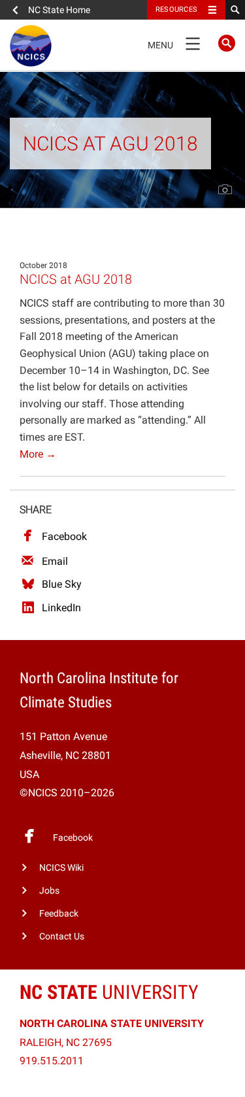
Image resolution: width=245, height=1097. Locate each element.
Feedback (58, 913)
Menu (174, 42)
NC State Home (59, 10)
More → (38, 454)
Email (55, 561)
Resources (176, 9)
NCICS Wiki (61, 867)
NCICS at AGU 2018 (76, 279)
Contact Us (61, 936)
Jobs (49, 890)
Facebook (64, 536)
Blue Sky (62, 584)
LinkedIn (61, 607)
